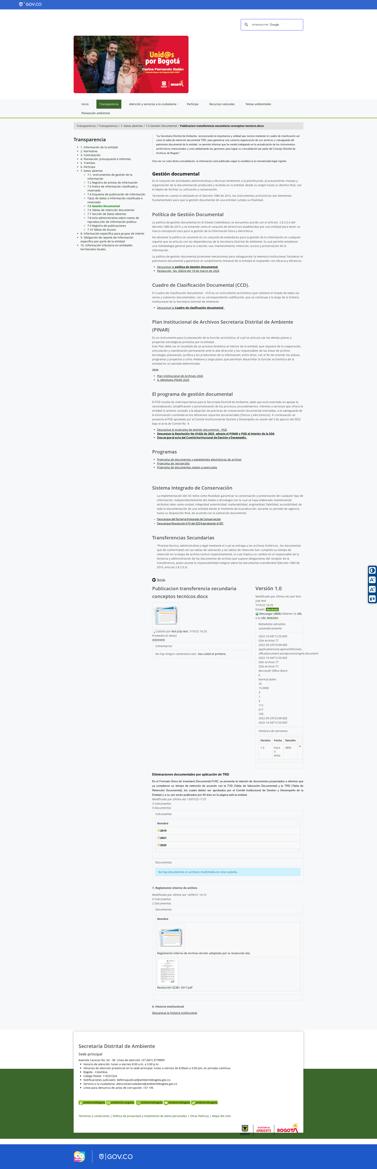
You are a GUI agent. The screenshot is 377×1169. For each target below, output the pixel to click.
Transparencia (86, 126)
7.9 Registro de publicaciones (106, 226)
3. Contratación (91, 155)
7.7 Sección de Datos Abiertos (106, 214)
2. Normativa (89, 151)
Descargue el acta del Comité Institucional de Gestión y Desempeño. (202, 437)
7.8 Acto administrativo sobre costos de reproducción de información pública (113, 220)
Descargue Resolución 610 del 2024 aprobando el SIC (190, 523)
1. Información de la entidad (99, 147)
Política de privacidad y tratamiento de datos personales (150, 1116)
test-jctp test (179, 631)
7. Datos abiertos (132, 126)
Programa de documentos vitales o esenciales (187, 467)
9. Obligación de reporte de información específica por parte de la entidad (107, 239)
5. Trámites (88, 163)
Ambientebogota (152, 1102)
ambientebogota (207, 1102)
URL (299, 613)
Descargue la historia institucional (174, 1013)
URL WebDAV (269, 618)
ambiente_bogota (123, 1102)
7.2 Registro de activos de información (112, 182)
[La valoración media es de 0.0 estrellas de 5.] (153, 640)
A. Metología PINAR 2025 (173, 380)
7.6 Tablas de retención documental (110, 210)
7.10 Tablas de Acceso (101, 229)
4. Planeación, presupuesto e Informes (106, 159)
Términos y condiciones (94, 1116)
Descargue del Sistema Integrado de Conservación (189, 519)
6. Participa (88, 167)
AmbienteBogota (94, 1102)
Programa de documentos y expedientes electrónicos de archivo (199, 459)
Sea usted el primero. (212, 654)
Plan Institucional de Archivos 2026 (180, 376)
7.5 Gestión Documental (161, 126)
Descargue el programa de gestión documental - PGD (192, 430)
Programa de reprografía (173, 463)
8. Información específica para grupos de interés (112, 233)
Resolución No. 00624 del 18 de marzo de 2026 (188, 271)
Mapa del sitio (221, 1116)
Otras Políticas (199, 1116)
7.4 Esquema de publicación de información (116, 194)
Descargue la (187, 267)
